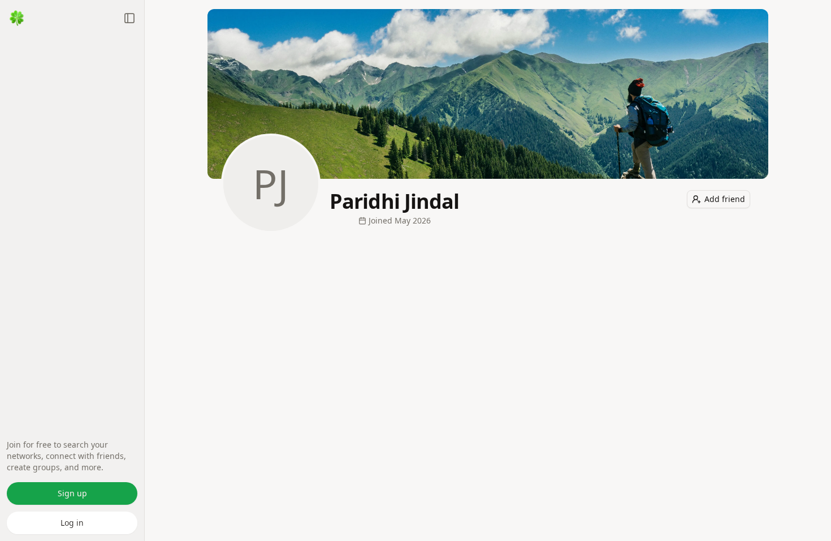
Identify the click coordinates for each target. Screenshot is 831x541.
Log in (72, 522)
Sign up (72, 493)
